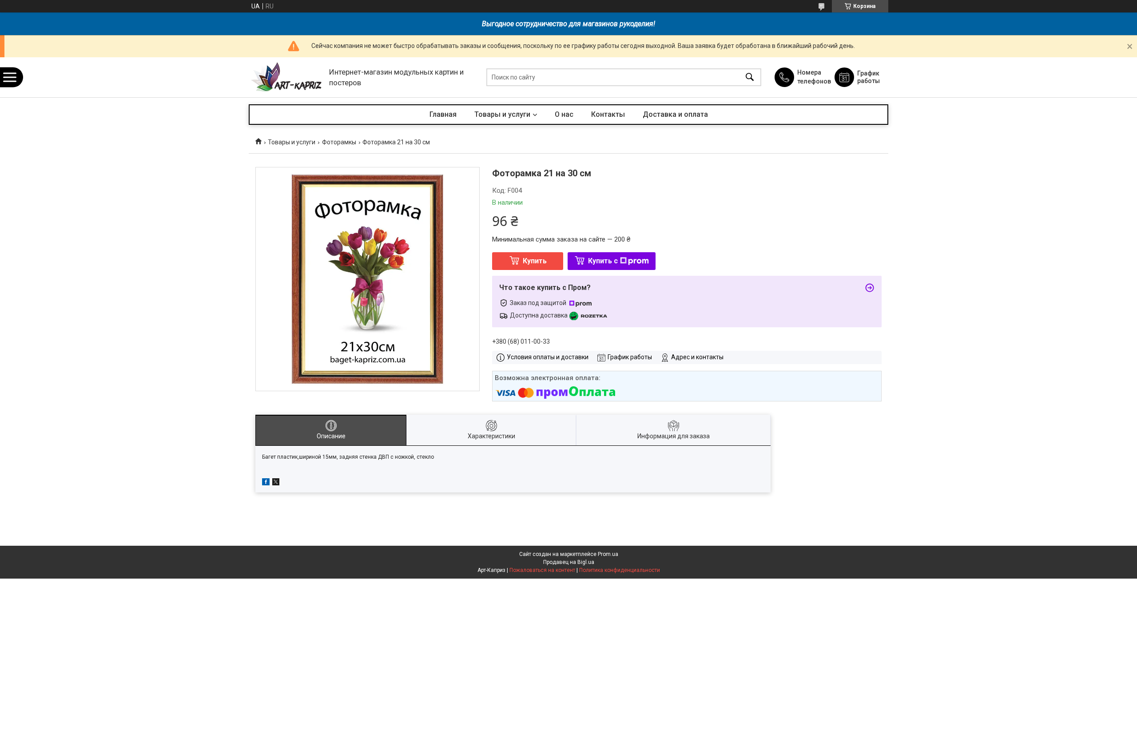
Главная (443, 114)
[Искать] (749, 77)
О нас (564, 114)
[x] (275, 483)
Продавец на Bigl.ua (568, 562)
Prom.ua (608, 554)
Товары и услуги (502, 114)
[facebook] (266, 483)
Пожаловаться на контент (542, 570)
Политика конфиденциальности (619, 570)
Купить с (603, 261)
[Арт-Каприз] (286, 77)
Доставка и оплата (675, 114)
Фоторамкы (339, 142)
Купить (535, 261)
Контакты (608, 114)
